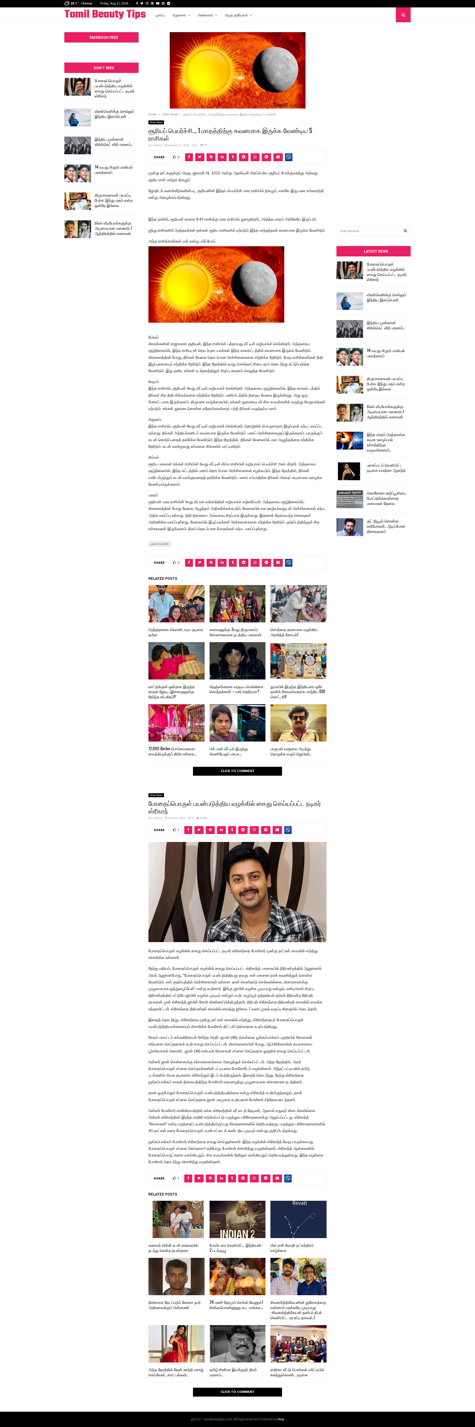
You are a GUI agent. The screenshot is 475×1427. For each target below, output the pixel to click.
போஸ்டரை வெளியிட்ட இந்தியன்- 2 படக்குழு (236, 1247)
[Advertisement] (373, 117)
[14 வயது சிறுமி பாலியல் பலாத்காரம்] (77, 173)
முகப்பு (160, 14)
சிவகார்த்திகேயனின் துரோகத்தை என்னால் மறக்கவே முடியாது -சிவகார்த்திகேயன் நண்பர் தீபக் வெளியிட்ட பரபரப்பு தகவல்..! (298, 1309)
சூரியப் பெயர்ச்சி (159, 544)
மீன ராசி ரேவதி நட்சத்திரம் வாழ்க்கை (292, 1247)
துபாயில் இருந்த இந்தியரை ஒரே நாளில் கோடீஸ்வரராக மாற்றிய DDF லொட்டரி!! (297, 691)
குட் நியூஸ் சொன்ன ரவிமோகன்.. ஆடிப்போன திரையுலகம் (386, 526)
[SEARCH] (405, 231)
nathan (157, 145)
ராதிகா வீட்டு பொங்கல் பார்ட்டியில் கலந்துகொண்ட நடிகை (297, 1372)
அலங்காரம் (205, 14)
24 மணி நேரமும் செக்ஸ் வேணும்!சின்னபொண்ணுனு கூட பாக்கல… (236, 1304)
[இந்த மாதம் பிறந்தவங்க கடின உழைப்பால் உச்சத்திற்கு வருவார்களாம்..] (349, 441)
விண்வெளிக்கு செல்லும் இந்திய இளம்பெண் (114, 113)
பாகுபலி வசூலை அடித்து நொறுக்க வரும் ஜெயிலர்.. (290, 751)
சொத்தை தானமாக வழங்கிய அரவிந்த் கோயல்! (294, 631)
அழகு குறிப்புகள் (236, 14)
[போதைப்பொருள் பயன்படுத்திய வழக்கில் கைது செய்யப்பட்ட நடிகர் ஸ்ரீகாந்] (77, 87)
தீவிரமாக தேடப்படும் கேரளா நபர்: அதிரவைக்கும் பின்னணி (174, 1304)
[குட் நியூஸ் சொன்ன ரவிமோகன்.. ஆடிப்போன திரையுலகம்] (349, 527)
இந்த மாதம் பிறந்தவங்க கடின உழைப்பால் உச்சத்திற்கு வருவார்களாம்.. (386, 442)
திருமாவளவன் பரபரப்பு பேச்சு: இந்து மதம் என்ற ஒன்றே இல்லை (114, 200)
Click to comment (238, 771)
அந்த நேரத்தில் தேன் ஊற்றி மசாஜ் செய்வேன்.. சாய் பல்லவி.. (175, 1372)
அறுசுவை (179, 14)
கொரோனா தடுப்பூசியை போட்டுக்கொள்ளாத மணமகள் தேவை (386, 498)
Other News (156, 122)
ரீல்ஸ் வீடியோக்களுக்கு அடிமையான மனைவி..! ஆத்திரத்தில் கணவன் (113, 228)
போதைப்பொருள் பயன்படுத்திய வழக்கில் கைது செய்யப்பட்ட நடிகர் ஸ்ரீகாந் (115, 88)
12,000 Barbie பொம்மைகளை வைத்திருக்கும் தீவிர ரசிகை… (172, 751)
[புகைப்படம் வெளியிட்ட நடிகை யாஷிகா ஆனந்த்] (349, 471)
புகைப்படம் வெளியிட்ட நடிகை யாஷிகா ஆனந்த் (386, 467)
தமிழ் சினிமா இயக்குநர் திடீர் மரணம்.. (233, 1372)
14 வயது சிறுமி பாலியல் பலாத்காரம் (114, 169)
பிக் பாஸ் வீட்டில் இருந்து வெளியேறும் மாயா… (229, 751)
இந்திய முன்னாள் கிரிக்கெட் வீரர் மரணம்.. (114, 141)
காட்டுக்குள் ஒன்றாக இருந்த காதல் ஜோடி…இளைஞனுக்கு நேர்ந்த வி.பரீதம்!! (171, 691)
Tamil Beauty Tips (105, 14)
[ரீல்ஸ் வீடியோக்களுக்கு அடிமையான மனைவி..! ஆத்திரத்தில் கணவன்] (77, 229)
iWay (280, 1419)
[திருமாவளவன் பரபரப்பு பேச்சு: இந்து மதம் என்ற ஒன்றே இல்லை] (77, 201)
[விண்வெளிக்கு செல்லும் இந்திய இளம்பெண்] (77, 117)
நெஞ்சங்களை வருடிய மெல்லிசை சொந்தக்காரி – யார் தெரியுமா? (236, 689)
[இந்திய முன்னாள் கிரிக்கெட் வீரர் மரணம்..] (77, 145)
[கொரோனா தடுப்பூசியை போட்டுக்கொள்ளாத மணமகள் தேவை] (349, 499)
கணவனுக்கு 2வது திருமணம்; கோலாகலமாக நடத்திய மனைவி (235, 631)
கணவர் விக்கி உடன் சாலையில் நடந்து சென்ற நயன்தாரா (173, 1247)
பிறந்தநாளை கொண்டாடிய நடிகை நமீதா (175, 631)
